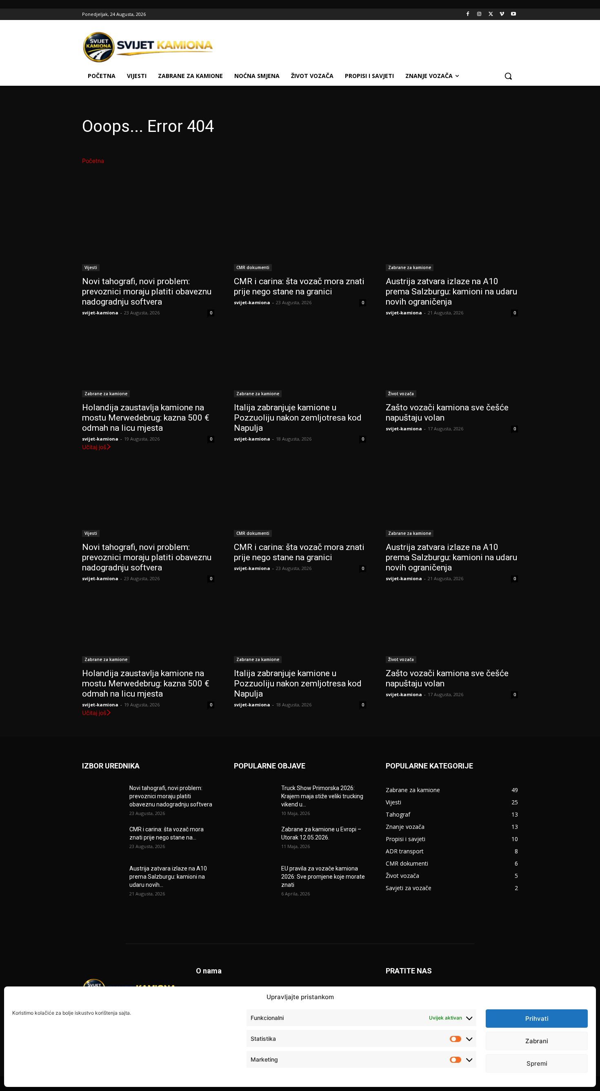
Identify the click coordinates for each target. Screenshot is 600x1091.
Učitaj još (94, 446)
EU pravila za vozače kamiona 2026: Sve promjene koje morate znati (323, 876)
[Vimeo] (502, 14)
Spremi (537, 1063)
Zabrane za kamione (409, 267)
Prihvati (537, 1018)
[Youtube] (513, 14)
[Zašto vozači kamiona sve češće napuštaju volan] (452, 364)
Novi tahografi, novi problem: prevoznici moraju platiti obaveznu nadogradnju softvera (146, 291)
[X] (491, 14)
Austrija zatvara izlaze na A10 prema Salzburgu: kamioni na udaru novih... (168, 876)
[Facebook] (468, 14)
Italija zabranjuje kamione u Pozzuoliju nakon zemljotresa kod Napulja (298, 418)
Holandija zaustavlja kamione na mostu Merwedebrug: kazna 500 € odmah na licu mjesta (145, 418)
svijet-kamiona (100, 312)
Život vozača (401, 393)
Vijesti (90, 267)
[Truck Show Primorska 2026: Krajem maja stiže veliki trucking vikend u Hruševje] (254, 798)
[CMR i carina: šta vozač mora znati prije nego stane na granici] (300, 238)
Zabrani (536, 1041)
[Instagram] (479, 14)
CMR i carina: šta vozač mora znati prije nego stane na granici (299, 286)
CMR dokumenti (252, 267)
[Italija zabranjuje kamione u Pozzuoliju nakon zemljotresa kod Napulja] (300, 364)
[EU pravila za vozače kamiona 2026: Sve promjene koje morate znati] (254, 878)
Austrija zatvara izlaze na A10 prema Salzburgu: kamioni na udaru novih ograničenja (451, 291)
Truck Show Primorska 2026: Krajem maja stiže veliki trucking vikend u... (322, 796)
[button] (508, 76)
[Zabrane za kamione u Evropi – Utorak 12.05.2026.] (254, 839)
